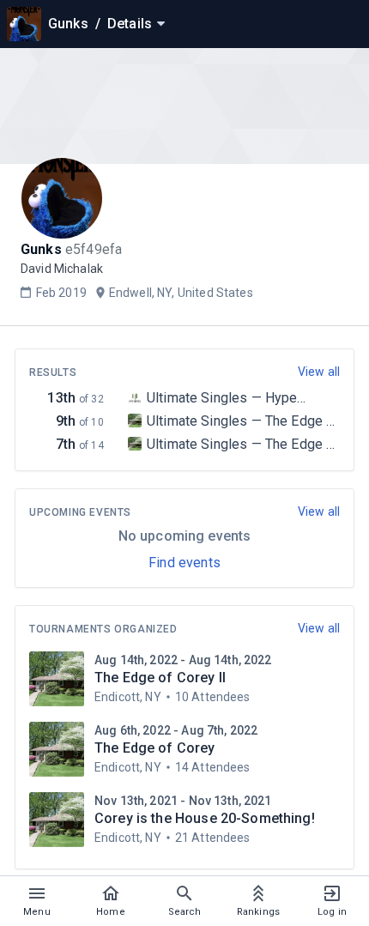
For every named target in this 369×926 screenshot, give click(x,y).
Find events (184, 562)
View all (319, 371)
